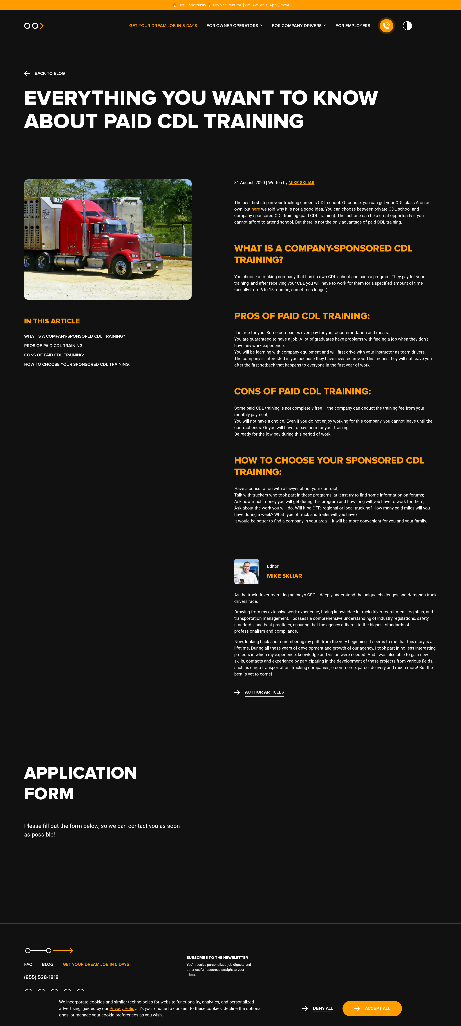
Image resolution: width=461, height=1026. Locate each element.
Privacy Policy (122, 1008)
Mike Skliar (301, 182)
